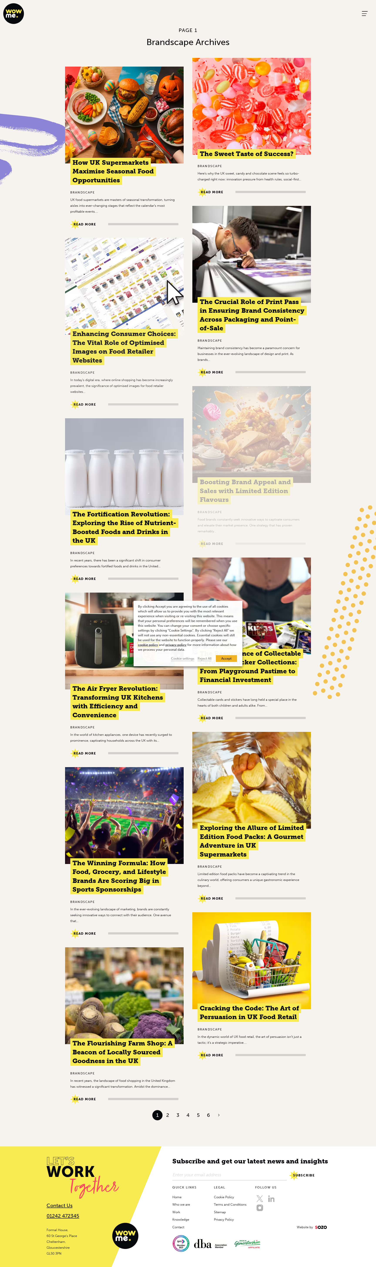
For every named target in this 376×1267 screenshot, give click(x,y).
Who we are (181, 1205)
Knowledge (180, 1220)
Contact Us (59, 1205)
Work (176, 1212)
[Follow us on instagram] (259, 1207)
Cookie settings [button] (182, 658)
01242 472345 (63, 1216)
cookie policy (148, 645)
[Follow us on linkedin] (271, 1198)
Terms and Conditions (230, 1205)
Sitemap (220, 1212)
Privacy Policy (224, 1220)
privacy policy (175, 645)
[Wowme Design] (13, 13)
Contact (178, 1227)
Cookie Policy (224, 1197)
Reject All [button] (205, 658)
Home (176, 1197)
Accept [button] (226, 658)
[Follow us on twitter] (259, 1198)
